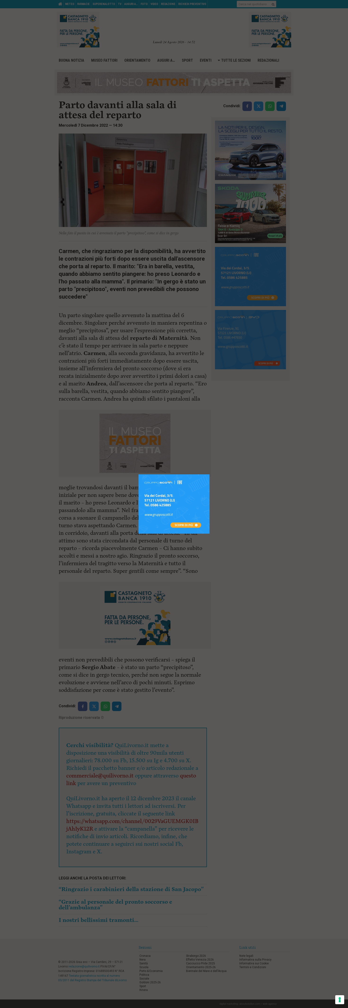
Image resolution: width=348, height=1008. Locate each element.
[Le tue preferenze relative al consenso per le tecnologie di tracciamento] (339, 999)
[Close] (209, 474)
